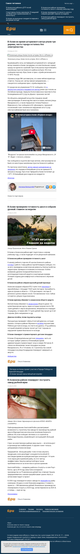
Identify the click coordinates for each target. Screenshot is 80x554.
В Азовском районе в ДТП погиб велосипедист (18, 8)
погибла (40, 323)
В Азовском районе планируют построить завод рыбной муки (57, 18)
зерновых (46, 287)
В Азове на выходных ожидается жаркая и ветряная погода (22, 19)
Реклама (31, 509)
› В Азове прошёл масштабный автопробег (25, 374)
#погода (11, 178)
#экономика (12, 494)
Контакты (39, 509)
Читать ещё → (69, 3)
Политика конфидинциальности (29, 511)
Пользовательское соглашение (52, 511)
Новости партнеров (51, 509)
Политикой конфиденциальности (37, 546)
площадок (40, 338)
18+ (67, 30)
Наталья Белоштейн (26, 187)
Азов (9, 34)
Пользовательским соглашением (20, 546)
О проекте (22, 509)
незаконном (33, 304)
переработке (45, 481)
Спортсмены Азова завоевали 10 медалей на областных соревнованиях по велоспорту (22, 13)
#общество (12, 356)
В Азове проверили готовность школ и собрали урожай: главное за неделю (56, 13)
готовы (11, 265)
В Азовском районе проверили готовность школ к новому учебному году (57, 8)
